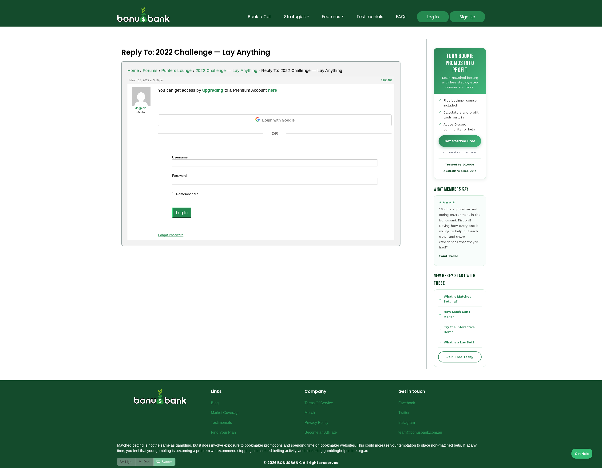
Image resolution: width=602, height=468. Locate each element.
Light (128, 462)
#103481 (386, 80)
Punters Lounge (176, 70)
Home (133, 70)
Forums (150, 70)
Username (180, 157)
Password (179, 175)
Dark (146, 462)
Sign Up (467, 17)
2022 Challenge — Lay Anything (226, 70)
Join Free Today (460, 357)
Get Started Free (459, 141)
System (167, 462)
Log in (433, 17)
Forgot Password (170, 235)
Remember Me (186, 194)
